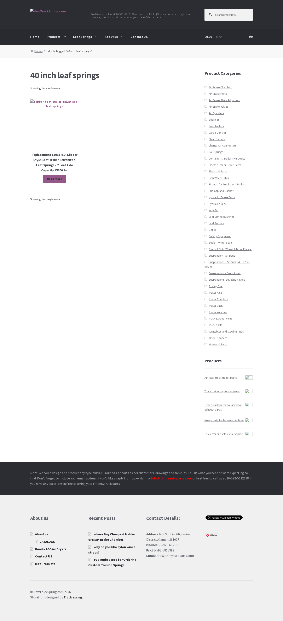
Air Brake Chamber (220, 87)
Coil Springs (216, 152)
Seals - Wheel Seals (221, 242)
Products (53, 37)
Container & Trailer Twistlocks (227, 158)
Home (34, 37)
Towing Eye (216, 286)
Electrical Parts (218, 171)
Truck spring (73, 597)
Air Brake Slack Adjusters (224, 100)
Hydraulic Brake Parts (222, 197)
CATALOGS (47, 541)
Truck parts (216, 325)
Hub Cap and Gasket (221, 191)
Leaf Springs (82, 37)
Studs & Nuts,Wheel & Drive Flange (230, 249)
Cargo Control (217, 133)
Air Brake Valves (219, 106)
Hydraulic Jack (217, 204)
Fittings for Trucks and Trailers (227, 184)
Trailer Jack (216, 305)
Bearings (214, 119)
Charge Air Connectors (223, 145)
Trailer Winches (218, 312)
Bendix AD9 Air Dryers (50, 549)
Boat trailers (216, 126)
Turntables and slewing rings (226, 331)
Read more (54, 179)
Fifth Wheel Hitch (219, 178)
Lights (212, 230)
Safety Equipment (220, 236)
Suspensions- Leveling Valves (227, 279)
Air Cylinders (216, 113)
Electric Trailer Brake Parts (225, 165)
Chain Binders (217, 139)
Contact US (139, 37)
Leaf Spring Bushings (222, 217)
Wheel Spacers (218, 338)
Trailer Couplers (218, 299)
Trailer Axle (215, 292)
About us (111, 37)
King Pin (213, 210)
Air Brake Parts (218, 94)
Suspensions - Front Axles (225, 273)
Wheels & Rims (218, 344)
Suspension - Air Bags (222, 255)
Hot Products (45, 564)
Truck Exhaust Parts (220, 318)
